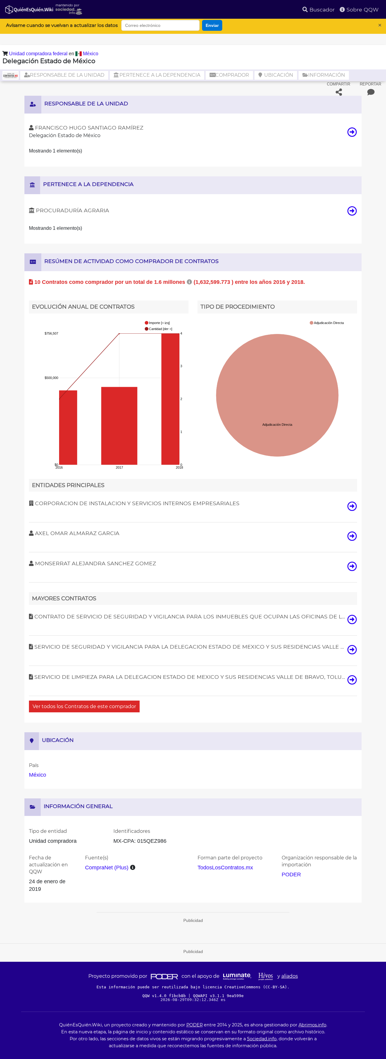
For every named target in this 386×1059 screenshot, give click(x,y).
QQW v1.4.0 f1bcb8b (165, 995)
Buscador (321, 9)
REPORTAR (370, 84)
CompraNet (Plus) (106, 868)
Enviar (212, 25)
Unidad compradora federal (39, 53)
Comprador (231, 75)
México (90, 53)
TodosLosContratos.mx (225, 868)
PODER (291, 874)
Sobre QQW (362, 9)
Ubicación (278, 75)
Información (326, 75)
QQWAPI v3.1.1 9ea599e (218, 995)
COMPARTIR (338, 84)
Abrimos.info (312, 1025)
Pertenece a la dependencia (159, 75)
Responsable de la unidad (66, 75)
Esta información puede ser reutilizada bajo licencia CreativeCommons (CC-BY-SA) (191, 987)
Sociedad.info (262, 1038)
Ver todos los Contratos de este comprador (84, 706)
